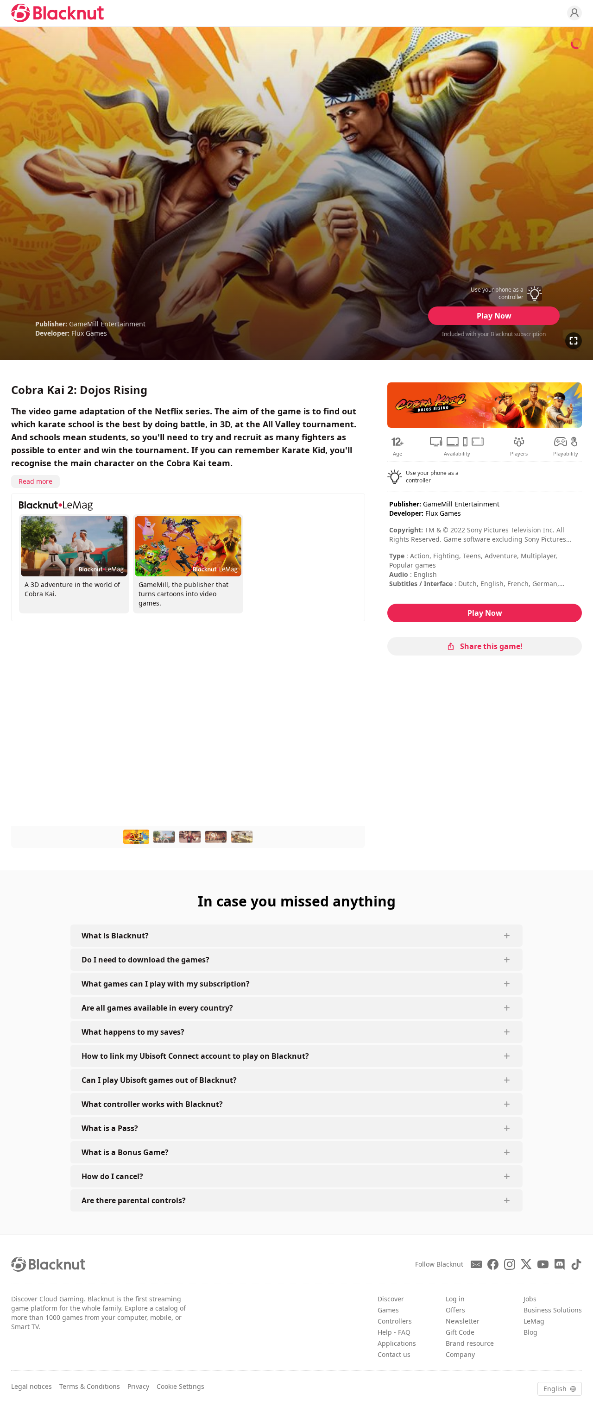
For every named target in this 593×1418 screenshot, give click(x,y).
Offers (455, 1310)
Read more (35, 481)
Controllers (395, 1321)
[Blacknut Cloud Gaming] (57, 13)
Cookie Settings (180, 1386)
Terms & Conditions (89, 1386)
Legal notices (31, 1386)
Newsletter (462, 1321)
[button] (494, 293)
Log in (455, 1298)
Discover (391, 1298)
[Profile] (574, 13)
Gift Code (460, 1332)
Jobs (530, 1298)
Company (460, 1354)
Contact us (394, 1354)
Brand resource (470, 1343)
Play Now (494, 316)
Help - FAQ (394, 1332)
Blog (530, 1332)
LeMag (534, 1321)
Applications (397, 1343)
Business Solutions (553, 1310)
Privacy (138, 1386)
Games (388, 1310)
